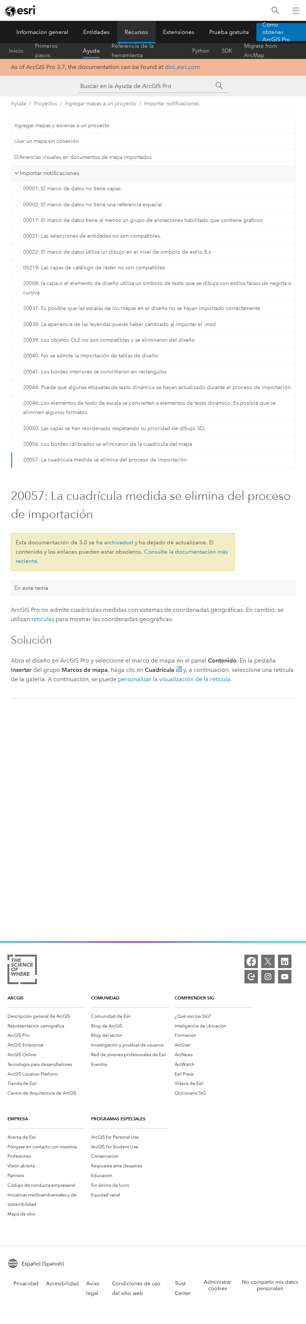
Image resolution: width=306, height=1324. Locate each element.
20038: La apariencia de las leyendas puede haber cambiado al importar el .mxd (119, 324)
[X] (268, 961)
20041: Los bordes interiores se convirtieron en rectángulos (94, 372)
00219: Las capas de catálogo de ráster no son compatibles (94, 268)
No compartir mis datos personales (270, 1285)
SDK (227, 50)
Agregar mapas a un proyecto (100, 103)
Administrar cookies (217, 1285)
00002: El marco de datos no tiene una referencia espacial (92, 204)
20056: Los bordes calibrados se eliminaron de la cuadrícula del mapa (107, 444)
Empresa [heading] (17, 1118)
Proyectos (45, 103)
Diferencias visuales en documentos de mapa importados (83, 157)
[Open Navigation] (296, 10)
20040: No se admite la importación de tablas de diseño (90, 356)
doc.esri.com (182, 67)
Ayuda (91, 50)
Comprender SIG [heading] (194, 998)
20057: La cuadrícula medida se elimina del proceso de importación (105, 460)
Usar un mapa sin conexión (46, 141)
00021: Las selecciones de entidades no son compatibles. (92, 236)
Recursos (136, 32)
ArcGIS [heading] (15, 998)
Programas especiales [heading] (118, 1118)
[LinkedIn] (284, 961)
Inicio (16, 50)
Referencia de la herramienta (133, 50)
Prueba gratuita (229, 32)
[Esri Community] (251, 976)
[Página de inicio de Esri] (21, 11)
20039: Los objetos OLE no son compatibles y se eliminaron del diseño (109, 340)
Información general (42, 32)
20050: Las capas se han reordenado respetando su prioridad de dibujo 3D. (114, 428)
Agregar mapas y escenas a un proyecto (62, 125)
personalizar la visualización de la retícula (174, 679)
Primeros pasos (46, 50)
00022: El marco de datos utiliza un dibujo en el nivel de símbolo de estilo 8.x (117, 252)
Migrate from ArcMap (260, 50)
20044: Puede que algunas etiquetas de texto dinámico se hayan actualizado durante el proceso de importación (157, 387)
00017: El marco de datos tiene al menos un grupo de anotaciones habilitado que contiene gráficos (142, 220)
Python (201, 50)
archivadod (118, 542)
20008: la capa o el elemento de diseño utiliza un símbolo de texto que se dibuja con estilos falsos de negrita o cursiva (157, 288)
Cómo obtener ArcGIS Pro (276, 32)
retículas (42, 619)
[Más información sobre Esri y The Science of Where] (22, 971)
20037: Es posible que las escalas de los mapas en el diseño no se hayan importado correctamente (141, 308)
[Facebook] (251, 961)
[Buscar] (275, 10)
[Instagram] (268, 976)
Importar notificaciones (171, 103)
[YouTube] (284, 976)
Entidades (96, 32)
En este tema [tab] (31, 588)
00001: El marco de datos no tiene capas (72, 188)
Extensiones (178, 32)
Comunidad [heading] (105, 998)
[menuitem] (46, 1016)
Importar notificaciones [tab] (49, 173)
